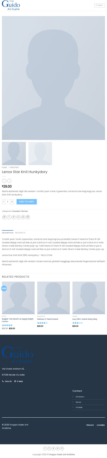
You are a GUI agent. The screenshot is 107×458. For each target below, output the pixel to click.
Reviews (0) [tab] (20, 233)
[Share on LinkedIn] (28, 217)
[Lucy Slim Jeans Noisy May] (88, 298)
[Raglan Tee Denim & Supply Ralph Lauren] (18, 298)
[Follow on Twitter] (58, 449)
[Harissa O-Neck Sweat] (53, 298)
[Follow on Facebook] (45, 449)
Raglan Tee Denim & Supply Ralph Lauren (18, 320)
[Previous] (7, 78)
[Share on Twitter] (14, 217)
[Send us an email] (62, 449)
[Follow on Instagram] (49, 449)
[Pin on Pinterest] (23, 217)
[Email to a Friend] (18, 217)
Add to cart (26, 201)
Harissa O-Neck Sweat (47, 319)
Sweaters (14, 167)
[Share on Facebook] (9, 217)
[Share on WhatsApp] (4, 217)
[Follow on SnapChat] (53, 449)
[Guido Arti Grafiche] (11, 5)
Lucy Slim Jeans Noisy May (84, 319)
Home (4, 167)
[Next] (99, 78)
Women (24, 211)
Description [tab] (7, 233)
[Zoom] (5, 136)
